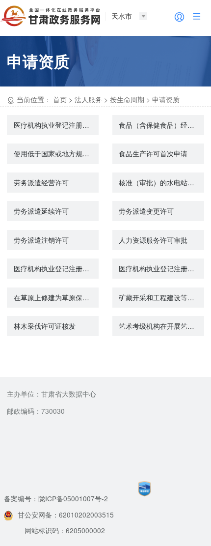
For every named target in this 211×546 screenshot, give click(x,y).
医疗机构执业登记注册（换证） (56, 125)
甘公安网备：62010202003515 (66, 514)
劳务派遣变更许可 (146, 211)
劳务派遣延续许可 (41, 211)
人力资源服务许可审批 (153, 240)
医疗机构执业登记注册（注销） (56, 268)
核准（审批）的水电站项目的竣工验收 (161, 182)
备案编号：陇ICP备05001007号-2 (56, 498)
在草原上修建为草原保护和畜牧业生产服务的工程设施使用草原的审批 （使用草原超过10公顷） (56, 297)
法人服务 (88, 99)
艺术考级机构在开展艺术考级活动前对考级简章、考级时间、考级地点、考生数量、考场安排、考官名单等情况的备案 (161, 326)
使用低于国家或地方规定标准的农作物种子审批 (56, 153)
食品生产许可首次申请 (153, 153)
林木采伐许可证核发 (45, 326)
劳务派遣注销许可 (41, 240)
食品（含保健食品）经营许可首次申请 (161, 125)
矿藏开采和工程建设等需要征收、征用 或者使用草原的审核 (161, 297)
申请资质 (166, 99)
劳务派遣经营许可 (41, 182)
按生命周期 (127, 99)
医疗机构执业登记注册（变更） (161, 268)
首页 (60, 99)
